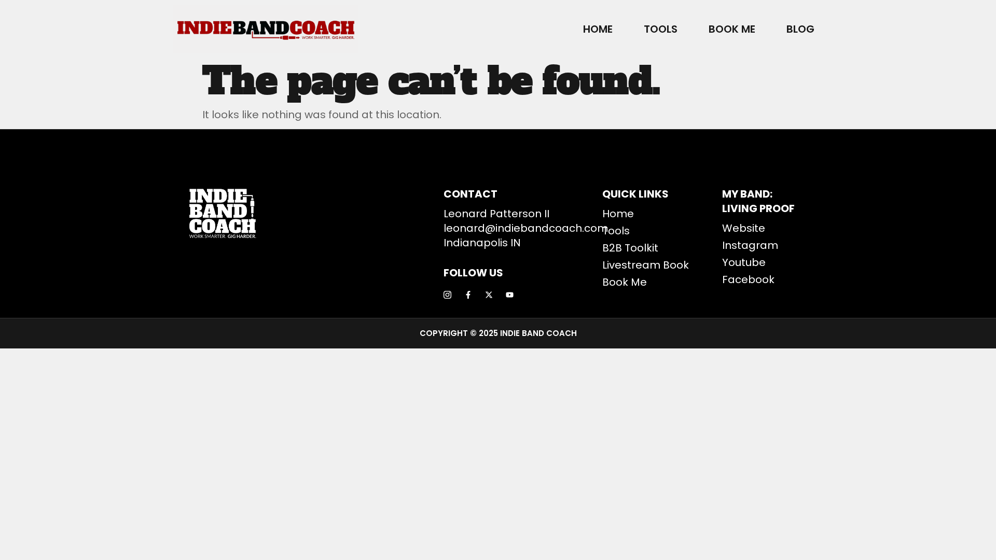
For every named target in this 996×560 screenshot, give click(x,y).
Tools (660, 29)
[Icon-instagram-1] (447, 295)
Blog (800, 29)
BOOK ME (732, 29)
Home (598, 29)
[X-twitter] (489, 295)
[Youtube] (510, 295)
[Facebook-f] (468, 295)
